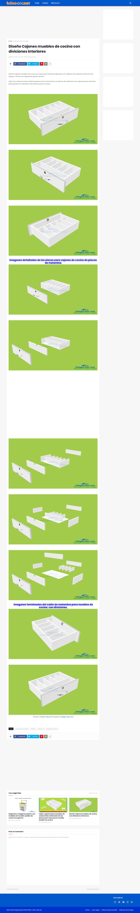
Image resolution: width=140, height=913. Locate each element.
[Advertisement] (53, 23)
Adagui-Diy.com (67, 717)
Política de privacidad (109, 910)
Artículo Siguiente (93, 889)
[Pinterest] (41, 64)
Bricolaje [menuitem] (55, 3)
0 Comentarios (31, 57)
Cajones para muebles (21, 41)
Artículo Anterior (13, 889)
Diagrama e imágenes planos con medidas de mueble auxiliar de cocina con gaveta (22, 816)
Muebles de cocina (52, 729)
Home (87, 910)
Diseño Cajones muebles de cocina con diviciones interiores (83, 815)
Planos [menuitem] (45, 3)
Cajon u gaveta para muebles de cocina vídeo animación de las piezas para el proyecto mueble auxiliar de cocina (52, 817)
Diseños (33, 729)
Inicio (10, 41)
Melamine (41, 729)
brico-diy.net (46, 717)
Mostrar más (93, 793)
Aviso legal (95, 910)
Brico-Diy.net (37, 910)
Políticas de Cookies (126, 910)
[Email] (46, 64)
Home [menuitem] (37, 3)
